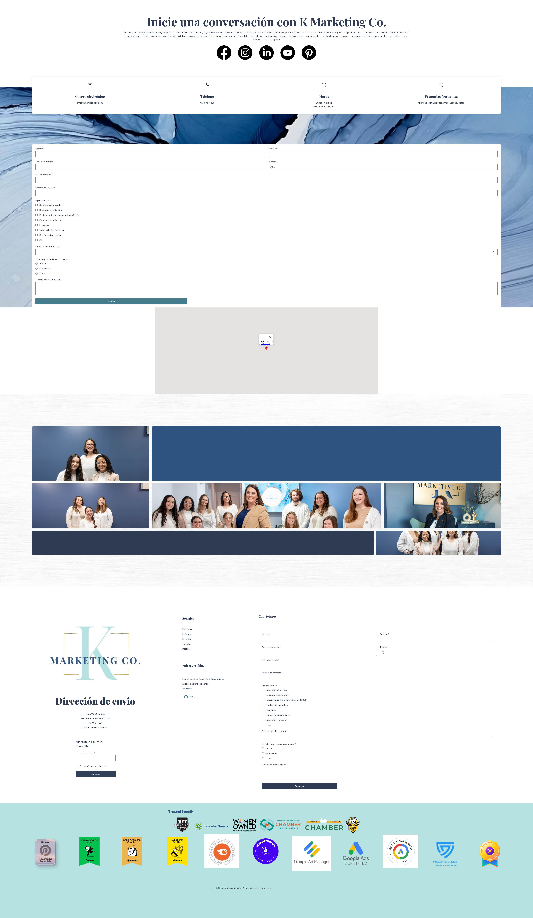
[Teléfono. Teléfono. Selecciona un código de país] (273, 167)
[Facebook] (224, 52)
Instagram (187, 634)
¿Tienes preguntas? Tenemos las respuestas (441, 102)
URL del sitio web (44, 174)
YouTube (186, 643)
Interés (186, 648)
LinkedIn (186, 639)
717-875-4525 (207, 102)
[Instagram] (245, 52)
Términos (187, 688)
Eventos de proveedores (195, 683)
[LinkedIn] (266, 52)
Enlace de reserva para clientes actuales (203, 678)
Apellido (272, 148)
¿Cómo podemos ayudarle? (48, 279)
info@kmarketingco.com (90, 102)
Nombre (39, 148)
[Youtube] (287, 52)
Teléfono (272, 161)
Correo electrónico (44, 161)
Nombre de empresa (45, 187)
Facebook (187, 629)
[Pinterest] (309, 52)
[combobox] (266, 252)
